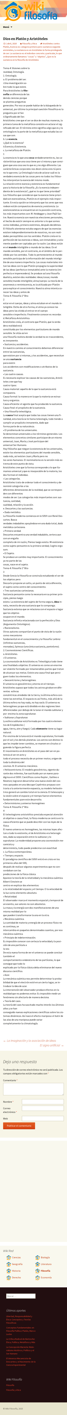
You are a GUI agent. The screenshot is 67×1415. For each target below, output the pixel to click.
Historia (16, 1270)
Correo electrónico (10, 1110)
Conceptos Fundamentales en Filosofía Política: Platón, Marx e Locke (21, 1331)
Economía (46, 1277)
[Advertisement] (46, 83)
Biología (45, 1257)
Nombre (8, 1101)
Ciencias (16, 1257)
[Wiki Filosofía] (33, 11)
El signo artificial (52, 1045)
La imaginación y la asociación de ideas (29, 1040)
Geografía (17, 1264)
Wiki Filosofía (11, 1408)
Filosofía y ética (29, 43)
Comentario (10, 1080)
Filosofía (45, 1270)
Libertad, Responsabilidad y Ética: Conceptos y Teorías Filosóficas (19, 1319)
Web (5, 1118)
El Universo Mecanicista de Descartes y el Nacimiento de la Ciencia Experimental (21, 1361)
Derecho (16, 1277)
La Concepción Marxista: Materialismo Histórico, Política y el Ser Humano (20, 1350)
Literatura (46, 1264)
